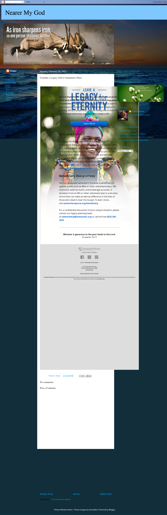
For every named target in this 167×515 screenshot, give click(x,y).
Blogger (112, 510)
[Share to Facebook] (88, 376)
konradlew (93, 510)
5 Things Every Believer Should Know (132, 140)
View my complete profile (139, 115)
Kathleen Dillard (9, 99)
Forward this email (49, 277)
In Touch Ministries (10, 94)
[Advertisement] (76, 470)
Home (76, 494)
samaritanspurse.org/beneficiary (81, 203)
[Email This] (80, 376)
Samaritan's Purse (91, 267)
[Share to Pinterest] (90, 376)
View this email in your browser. (89, 273)
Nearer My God (25, 12)
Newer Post (46, 494)
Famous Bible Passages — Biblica (131, 134)
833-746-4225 (89, 270)
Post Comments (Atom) (60, 499)
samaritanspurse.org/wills (77, 168)
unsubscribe (101, 279)
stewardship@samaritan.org (76, 216)
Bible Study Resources (126, 131)
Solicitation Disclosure (91, 262)
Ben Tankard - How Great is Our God (132, 75)
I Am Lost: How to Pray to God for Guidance (135, 137)
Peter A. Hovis (138, 111)
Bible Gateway (12, 89)
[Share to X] (85, 376)
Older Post (106, 494)
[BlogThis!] (83, 376)
